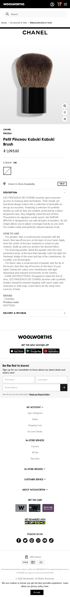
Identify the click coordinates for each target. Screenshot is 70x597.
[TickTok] (51, 540)
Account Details (35, 431)
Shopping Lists (35, 425)
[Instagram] (38, 540)
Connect (35, 446)
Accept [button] (37, 592)
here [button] (46, 586)
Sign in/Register (35, 413)
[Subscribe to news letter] (63, 387)
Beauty (4, 23)
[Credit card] (34, 508)
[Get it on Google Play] (34, 350)
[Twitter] (25, 540)
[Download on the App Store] (17, 350)
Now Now (35, 458)
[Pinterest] (31, 540)
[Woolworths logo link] (13, 4)
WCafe (35, 452)
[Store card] (21, 508)
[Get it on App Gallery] (51, 350)
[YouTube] (44, 540)
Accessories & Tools (18, 23)
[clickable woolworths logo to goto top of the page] (35, 337)
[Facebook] (18, 540)
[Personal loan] (48, 508)
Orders (35, 419)
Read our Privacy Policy (39, 394)
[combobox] (38, 14)
